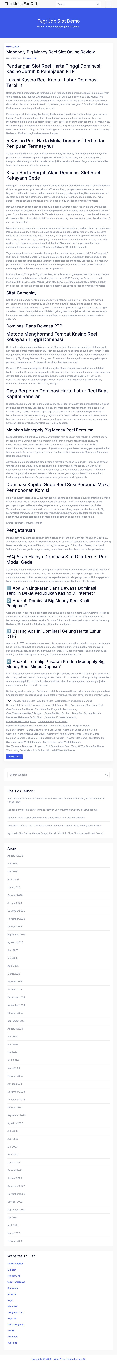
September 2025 (16, 934)
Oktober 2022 (15, 1201)
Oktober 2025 (15, 926)
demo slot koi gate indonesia (60, 717)
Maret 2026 (13, 887)
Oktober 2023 (15, 1107)
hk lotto (11, 1294)
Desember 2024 (16, 997)
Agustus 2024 (15, 1028)
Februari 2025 (15, 981)
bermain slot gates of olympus (23, 705)
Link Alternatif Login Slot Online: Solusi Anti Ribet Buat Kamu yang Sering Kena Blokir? (54, 825)
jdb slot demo (91, 733)
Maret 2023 (13, 1162)
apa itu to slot (45, 700)
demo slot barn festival (57, 713)
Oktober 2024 (15, 1013)
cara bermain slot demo (19, 709)
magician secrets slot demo (21, 737)
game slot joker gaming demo (80, 729)
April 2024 (13, 1060)
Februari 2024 (15, 1076)
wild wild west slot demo (61, 750)
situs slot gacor (15, 1324)
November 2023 (16, 1099)
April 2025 (13, 965)
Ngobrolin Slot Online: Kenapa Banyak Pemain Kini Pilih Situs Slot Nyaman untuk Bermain (55, 833)
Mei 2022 (12, 1217)
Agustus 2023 (15, 1123)
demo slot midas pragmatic (21, 721)
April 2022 (13, 1225)
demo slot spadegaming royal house (26, 725)
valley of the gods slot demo (87, 746)
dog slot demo (81, 725)
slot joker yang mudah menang (23, 742)
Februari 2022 (15, 1241)
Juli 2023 (12, 1131)
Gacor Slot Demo (14, 58)
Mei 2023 (12, 1146)
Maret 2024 (13, 1068)
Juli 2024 (12, 1036)
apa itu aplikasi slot (24, 700)
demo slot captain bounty (86, 713)
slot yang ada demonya (19, 746)
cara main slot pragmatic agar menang (56, 709)
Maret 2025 (13, 973)
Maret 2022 (13, 1233)
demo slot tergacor (60, 725)
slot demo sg (96, 737)
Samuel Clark (30, 58)
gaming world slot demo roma (64, 733)
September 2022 (16, 1209)
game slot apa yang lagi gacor (44, 729)
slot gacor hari (15, 1312)
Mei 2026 (12, 871)
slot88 (10, 1330)
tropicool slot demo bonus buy (52, 746)
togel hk (11, 1318)
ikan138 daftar (15, 1263)
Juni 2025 (12, 950)
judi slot (11, 1269)
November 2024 (16, 1005)
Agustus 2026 (15, 855)
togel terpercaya (16, 1281)
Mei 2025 (12, 958)
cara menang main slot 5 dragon (24, 713)
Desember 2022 (16, 1186)
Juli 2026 (12, 863)
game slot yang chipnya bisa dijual (25, 733)
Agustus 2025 (15, 942)
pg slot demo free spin (51, 737)
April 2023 (13, 1154)
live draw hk (13, 1275)
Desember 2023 (16, 1091)
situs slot (12, 1306)
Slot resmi (12, 1288)
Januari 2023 (14, 1178)
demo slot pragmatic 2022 (52, 721)
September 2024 (16, 1020)
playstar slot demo (76, 737)
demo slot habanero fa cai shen (24, 717)
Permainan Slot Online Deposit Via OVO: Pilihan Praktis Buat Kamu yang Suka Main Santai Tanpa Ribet (55, 800)
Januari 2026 (14, 903)
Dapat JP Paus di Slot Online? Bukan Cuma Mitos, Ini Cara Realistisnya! (46, 817)
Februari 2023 (15, 1170)
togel (10, 1300)
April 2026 (13, 879)
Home (40, 26)
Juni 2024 (12, 1044)
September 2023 (16, 1115)
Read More (14, 756)
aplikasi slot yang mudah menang (73, 700)
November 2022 (16, 1193)
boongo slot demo (53, 705)
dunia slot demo (15, 729)
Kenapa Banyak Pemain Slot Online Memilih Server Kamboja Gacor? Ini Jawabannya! (52, 809)
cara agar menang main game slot (84, 705)
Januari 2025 (14, 989)
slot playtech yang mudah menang (62, 742)
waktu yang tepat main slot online (25, 750)
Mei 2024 (12, 1052)
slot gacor (12, 1336)
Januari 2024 (14, 1083)
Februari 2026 (15, 895)
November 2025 (16, 918)
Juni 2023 (12, 1138)
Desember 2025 (16, 910)
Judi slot (12, 1342)
